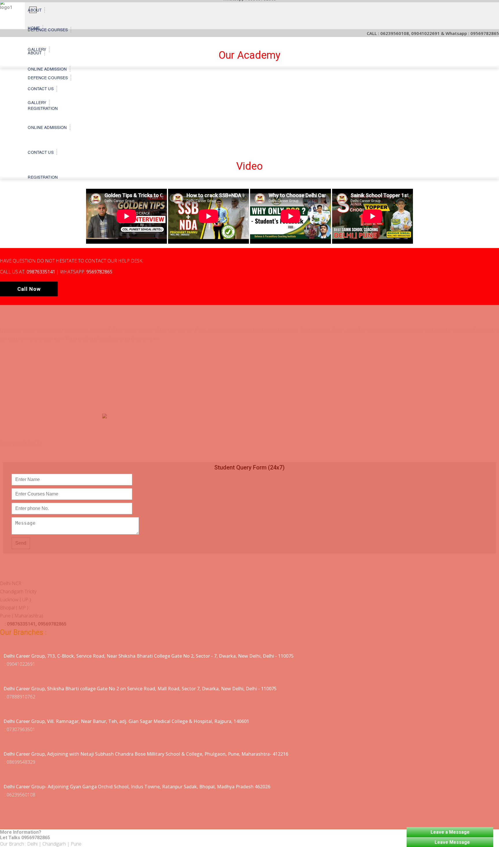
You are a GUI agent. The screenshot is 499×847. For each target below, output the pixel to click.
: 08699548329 (19, 762)
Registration (43, 177)
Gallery (37, 49)
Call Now (29, 289)
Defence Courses (48, 29)
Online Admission (47, 127)
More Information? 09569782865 (25, 834)
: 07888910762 (19, 697)
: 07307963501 (19, 729)
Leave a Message (450, 832)
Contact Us (40, 152)
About (35, 10)
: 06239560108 (19, 795)
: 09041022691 (19, 664)
